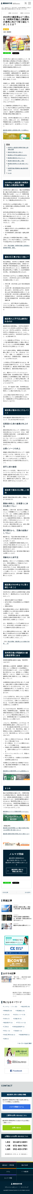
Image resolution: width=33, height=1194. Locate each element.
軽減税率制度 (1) (25, 1034)
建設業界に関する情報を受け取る (17, 870)
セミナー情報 (8, 1178)
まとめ (9, 173)
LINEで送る (7, 53)
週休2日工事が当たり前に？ (15, 152)
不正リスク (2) (21, 1022)
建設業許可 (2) (8, 1022)
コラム (8, 1171)
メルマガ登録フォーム (16, 1107)
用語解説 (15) (21, 1010)
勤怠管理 (9, 31)
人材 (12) (6, 1014)
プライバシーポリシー (11, 1187)
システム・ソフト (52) (10, 1006)
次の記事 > (28, 892)
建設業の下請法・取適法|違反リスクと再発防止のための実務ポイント (22, 994)
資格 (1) (6, 1038)
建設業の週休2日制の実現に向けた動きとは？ (16, 834)
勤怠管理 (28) (26, 1006)
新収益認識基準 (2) (18, 1026)
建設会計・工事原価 (8, 1165)
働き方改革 (6, 29)
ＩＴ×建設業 (24, 1171)
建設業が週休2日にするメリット (16, 158)
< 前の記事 (5, 892)
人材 (5, 31)
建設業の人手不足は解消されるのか (17, 155)
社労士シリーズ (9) (19, 1014)
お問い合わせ (16, 1127)
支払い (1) (7, 1030)
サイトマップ (24, 1187)
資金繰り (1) (18, 1030)
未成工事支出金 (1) (9, 1034)
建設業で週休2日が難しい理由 (16, 160)
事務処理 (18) (8, 1010)
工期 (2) (6, 1026)
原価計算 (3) (17, 1018)
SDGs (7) (7, 1018)
